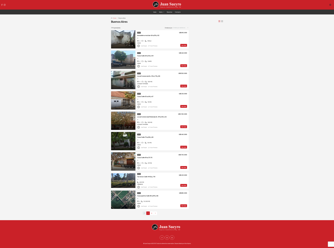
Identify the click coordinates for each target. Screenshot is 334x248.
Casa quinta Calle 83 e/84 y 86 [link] (147, 196)
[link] (123, 39)
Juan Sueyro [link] (144, 46)
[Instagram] (167, 237)
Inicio (154, 12)
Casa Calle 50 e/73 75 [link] (144, 157)
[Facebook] (162, 237)
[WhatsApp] (172, 237)
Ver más (183, 45)
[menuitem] (330, 5)
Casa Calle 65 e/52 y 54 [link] (145, 56)
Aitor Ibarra (187, 243)
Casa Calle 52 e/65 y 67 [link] (145, 96)
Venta (160, 12)
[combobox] (181, 27)
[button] (219, 21)
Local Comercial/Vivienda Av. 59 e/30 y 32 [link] (152, 117)
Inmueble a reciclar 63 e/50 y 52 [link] (148, 35)
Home (114, 18)
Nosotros (169, 12)
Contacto (178, 12)
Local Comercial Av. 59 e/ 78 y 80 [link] (148, 76)
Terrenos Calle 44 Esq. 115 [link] (146, 177)
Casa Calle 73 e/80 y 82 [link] (145, 137)
